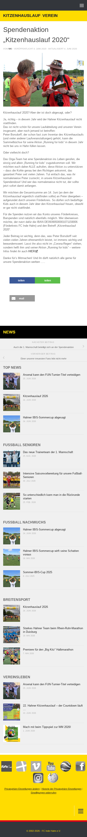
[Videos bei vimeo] (34, 771)
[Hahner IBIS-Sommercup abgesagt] (11, 423)
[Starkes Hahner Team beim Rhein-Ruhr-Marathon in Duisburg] (11, 634)
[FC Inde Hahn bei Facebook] (78, 771)
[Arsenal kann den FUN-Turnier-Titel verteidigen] (11, 381)
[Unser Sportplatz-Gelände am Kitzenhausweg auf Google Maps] (63, 771)
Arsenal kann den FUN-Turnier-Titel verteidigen (51, 374)
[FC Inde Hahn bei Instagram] (36, 782)
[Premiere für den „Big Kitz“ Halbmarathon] (11, 656)
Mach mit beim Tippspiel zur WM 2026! (47, 727)
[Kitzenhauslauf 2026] (11, 402)
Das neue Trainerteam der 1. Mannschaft (48, 452)
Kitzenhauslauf (22, 15)
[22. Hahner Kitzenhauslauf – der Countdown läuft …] (11, 712)
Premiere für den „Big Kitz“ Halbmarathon (48, 649)
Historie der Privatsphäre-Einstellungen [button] (62, 789)
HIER (31, 251)
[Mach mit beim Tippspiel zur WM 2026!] (11, 733)
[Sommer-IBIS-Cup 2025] (11, 578)
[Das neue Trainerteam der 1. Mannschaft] (11, 458)
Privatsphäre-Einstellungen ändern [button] (22, 789)
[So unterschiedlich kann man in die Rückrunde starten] (11, 501)
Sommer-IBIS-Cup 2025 (37, 572)
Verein (50, 15)
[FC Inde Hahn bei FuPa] (6, 771)
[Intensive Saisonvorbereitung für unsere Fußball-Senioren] (11, 479)
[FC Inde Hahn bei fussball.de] (19, 771)
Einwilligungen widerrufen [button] (43, 792)
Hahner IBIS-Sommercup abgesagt (44, 417)
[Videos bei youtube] (48, 771)
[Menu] (81, 5)
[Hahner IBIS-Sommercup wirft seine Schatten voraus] (11, 557)
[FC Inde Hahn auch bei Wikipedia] (51, 782)
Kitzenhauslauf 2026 (35, 396)
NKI (10, 49)
